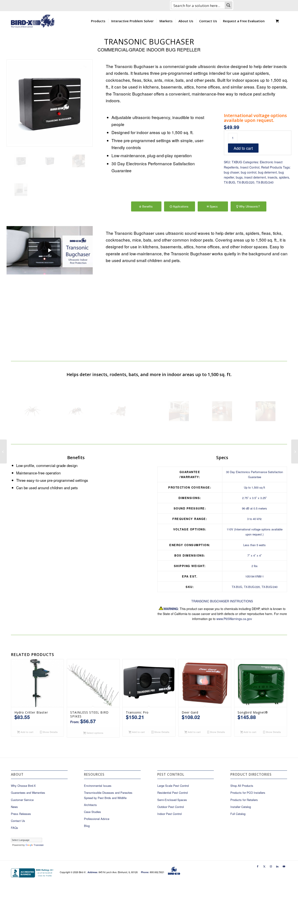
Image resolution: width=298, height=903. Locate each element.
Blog (87, 826)
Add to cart (243, 148)
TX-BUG (229, 182)
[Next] (281, 273)
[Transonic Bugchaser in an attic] (78, 161)
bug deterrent (267, 172)
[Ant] (75, 411)
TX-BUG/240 (265, 182)
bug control (248, 172)
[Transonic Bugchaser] (50, 103)
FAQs (14, 828)
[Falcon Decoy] (3, 451)
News (14, 807)
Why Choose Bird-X (23, 786)
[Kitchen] (178, 411)
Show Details (50, 732)
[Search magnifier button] (228, 5)
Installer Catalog (240, 807)
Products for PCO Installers (247, 793)
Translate (39, 845)
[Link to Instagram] (270, 866)
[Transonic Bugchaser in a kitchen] (21, 189)
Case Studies (92, 812)
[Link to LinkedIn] (277, 866)
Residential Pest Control (172, 793)
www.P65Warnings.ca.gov (234, 619)
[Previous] (115, 273)
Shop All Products (241, 786)
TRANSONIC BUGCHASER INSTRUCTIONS (222, 601)
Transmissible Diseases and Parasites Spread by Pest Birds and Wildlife (108, 795)
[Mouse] (119, 411)
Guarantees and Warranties (28, 793)
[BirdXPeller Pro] (294, 451)
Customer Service (22, 800)
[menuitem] (98, 21)
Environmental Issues (97, 786)
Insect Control (249, 167)
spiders (284, 177)
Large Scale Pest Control (173, 786)
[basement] (265, 411)
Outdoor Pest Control (170, 807)
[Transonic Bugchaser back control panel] (49, 161)
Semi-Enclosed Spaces (172, 800)
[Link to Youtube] (284, 866)
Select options (94, 732)
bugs (239, 177)
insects (272, 177)
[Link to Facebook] (257, 866)
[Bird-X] (33, 21)
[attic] (222, 411)
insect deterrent (255, 177)
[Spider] (32, 411)
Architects (90, 805)
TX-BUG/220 (245, 182)
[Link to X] (264, 866)
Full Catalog (237, 814)
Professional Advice (96, 819)
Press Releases (21, 814)
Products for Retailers (244, 800)
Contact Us (18, 821)
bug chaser (231, 172)
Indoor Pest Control (169, 814)
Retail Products (271, 167)
